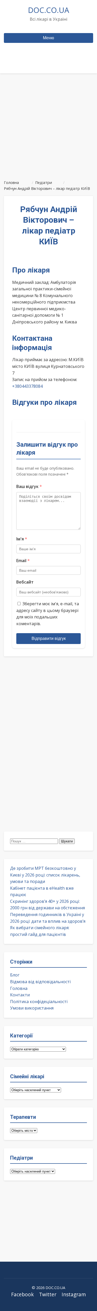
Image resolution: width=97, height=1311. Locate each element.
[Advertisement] (48, 124)
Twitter (47, 1294)
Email (23, 560)
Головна (18, 988)
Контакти (20, 995)
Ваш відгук (29, 486)
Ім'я (21, 539)
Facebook (22, 1294)
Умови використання (32, 1008)
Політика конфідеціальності (39, 1001)
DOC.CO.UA (48, 10)
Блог (14, 975)
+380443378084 (27, 386)
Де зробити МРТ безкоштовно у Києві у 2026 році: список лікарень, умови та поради (45, 874)
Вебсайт (25, 582)
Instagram (74, 1294)
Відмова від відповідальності (40, 981)
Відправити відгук (49, 638)
